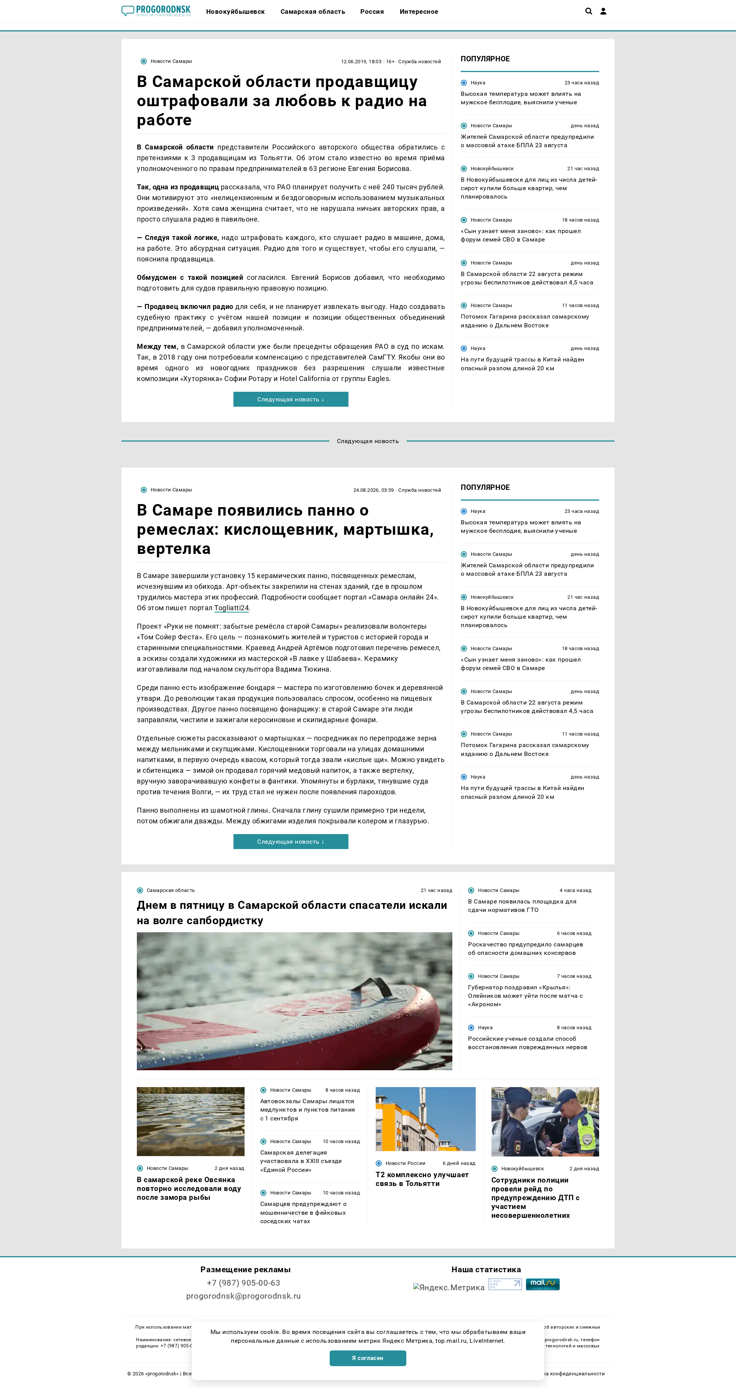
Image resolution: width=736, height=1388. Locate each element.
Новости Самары (171, 61)
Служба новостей (419, 61)
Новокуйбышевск (492, 168)
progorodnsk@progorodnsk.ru (243, 1296)
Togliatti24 (231, 608)
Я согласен (368, 1358)
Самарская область (171, 890)
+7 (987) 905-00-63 (243, 1283)
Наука (478, 82)
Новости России (406, 1163)
